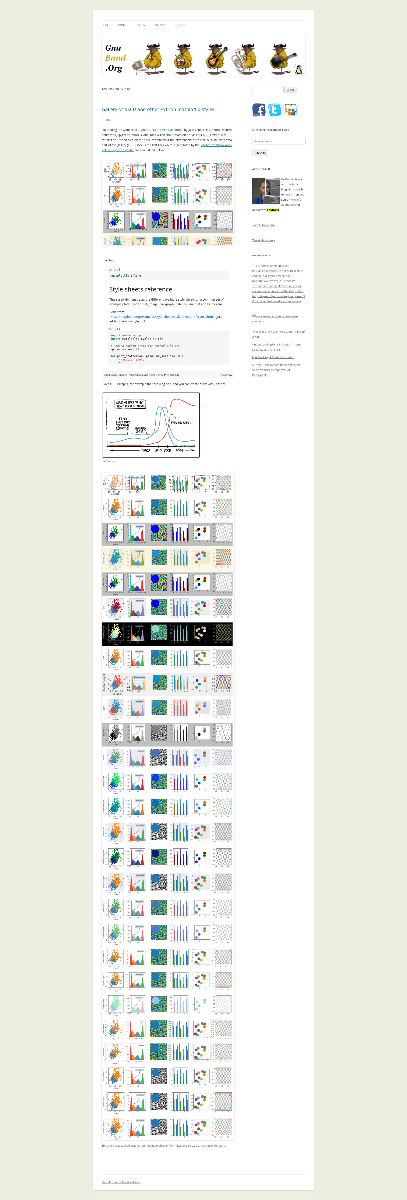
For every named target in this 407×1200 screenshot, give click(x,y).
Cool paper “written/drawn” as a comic (276, 301)
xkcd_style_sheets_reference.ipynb (126, 374)
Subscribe (260, 153)
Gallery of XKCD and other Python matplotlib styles (158, 109)
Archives (159, 25)
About (122, 25)
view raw (226, 374)
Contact (181, 25)
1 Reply (106, 120)
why (270, 210)
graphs (135, 1145)
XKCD (207, 135)
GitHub (174, 374)
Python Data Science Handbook (160, 130)
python (169, 1145)
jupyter (145, 1145)
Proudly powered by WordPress (121, 1182)
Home (105, 25)
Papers (140, 25)
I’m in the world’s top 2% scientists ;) (274, 281)
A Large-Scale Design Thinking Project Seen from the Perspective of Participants (276, 370)
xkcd (179, 1145)
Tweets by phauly (263, 225)
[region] (168, 314)
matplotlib (157, 1145)
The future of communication (270, 266)
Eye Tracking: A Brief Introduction (273, 357)
